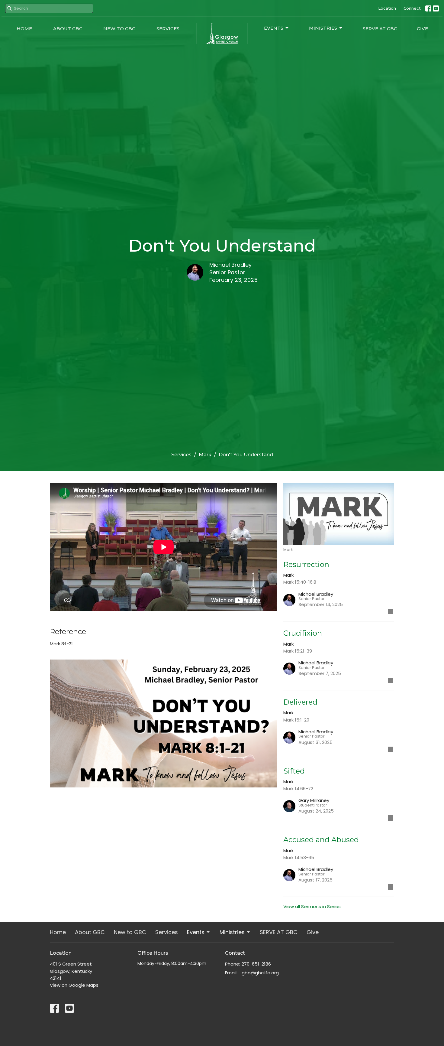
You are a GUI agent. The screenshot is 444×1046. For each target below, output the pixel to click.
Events (273, 28)
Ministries (323, 28)
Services (167, 28)
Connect (412, 8)
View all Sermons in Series (312, 906)
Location (387, 8)
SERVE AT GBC (380, 28)
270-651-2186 (256, 964)
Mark (205, 455)
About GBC (67, 28)
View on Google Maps (74, 985)
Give (422, 28)
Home (24, 28)
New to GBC (119, 28)
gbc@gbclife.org (260, 972)
